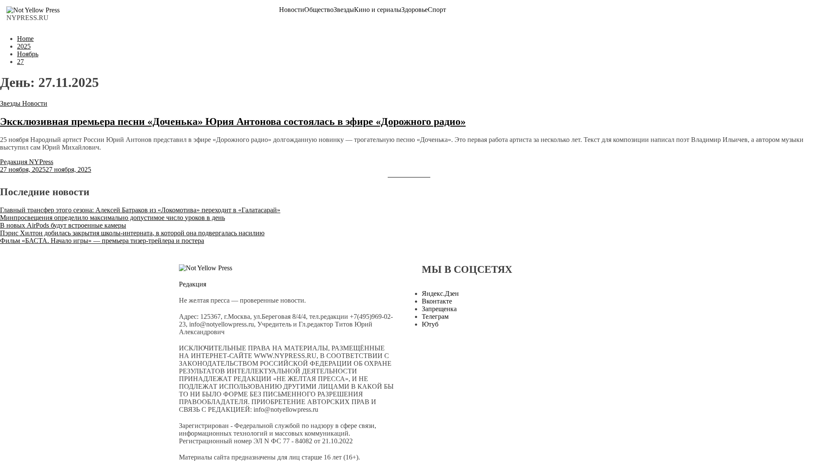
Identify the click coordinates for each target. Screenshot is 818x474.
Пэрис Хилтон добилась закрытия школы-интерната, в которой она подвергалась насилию (132, 233)
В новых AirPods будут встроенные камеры (63, 225)
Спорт (437, 9)
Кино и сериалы (377, 9)
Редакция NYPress (26, 161)
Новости (291, 9)
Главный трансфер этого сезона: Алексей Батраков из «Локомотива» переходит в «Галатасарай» (140, 210)
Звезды (344, 9)
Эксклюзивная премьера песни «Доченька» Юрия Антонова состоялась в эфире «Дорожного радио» (233, 121)
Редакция (192, 284)
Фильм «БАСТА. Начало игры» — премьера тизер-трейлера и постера (102, 240)
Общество (319, 9)
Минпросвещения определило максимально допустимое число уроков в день (112, 217)
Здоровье (414, 9)
